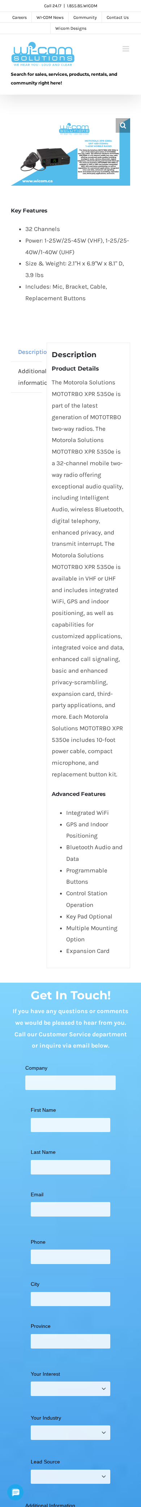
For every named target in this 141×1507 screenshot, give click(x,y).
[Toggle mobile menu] (126, 49)
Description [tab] (30, 351)
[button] (123, 125)
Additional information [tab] (30, 376)
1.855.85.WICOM (82, 5)
